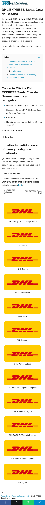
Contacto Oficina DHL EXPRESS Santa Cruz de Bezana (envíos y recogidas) (21, 64)
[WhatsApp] (28, 502)
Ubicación (17, 71)
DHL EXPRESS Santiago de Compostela (9, 192)
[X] (16, 502)
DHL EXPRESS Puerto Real (33, 192)
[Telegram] (39, 502)
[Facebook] (5, 502)
